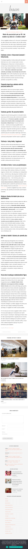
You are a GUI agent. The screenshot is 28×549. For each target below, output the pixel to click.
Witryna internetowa (4, 433)
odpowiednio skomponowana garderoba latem (11, 134)
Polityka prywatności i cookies (16, 547)
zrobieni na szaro (8, 533)
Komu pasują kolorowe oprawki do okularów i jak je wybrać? (17, 473)
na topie (6, 516)
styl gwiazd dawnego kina (10, 524)
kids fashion (7, 503)
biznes (6, 498)
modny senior (8, 511)
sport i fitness (8, 522)
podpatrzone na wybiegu (10, 518)
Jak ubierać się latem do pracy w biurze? (10, 358)
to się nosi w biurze (10, 32)
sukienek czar (8, 526)
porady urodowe (8, 520)
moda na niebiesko (9, 507)
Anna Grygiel (11, 327)
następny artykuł (22, 331)
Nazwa (3, 425)
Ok (7, 547)
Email (3, 429)
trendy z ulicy (19, 32)
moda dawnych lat (8, 505)
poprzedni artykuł (6, 331)
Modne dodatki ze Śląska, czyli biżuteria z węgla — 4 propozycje (12, 461)
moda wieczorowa (8, 509)
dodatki (6, 500)
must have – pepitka (9, 513)
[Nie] (26, 544)
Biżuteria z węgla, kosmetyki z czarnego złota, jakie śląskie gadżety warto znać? (13, 449)
